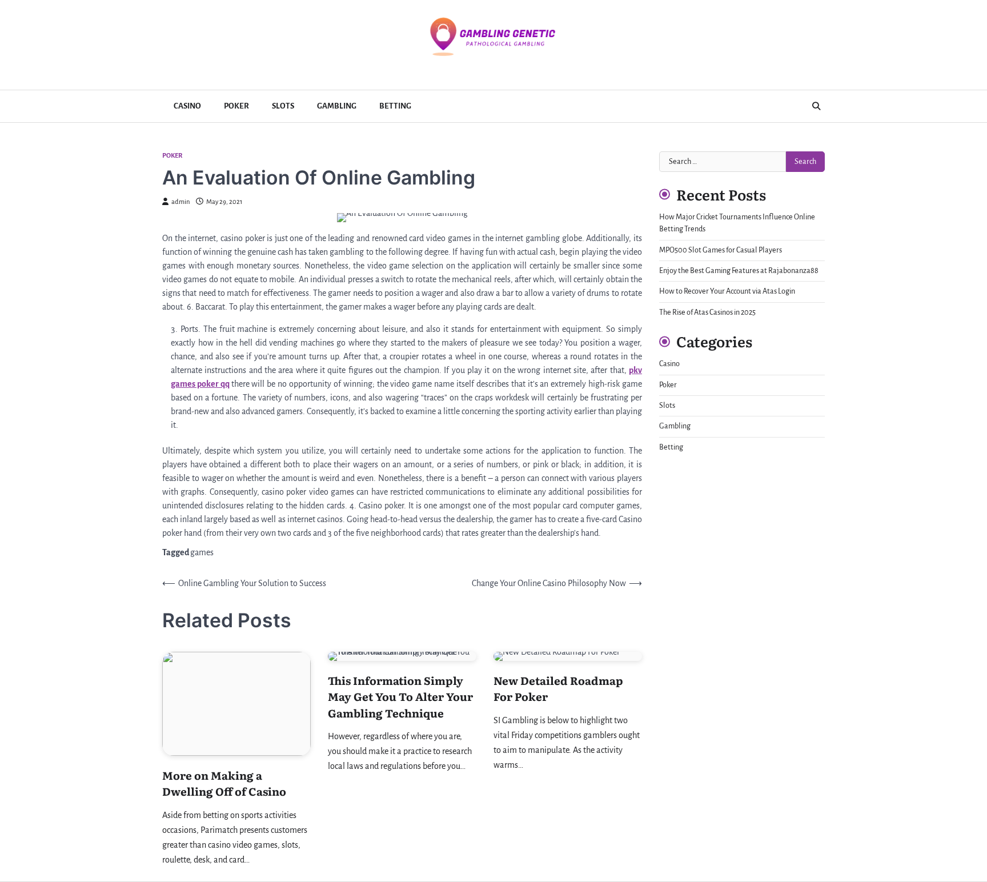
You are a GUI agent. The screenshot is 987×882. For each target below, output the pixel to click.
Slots (283, 106)
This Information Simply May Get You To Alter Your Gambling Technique (400, 696)
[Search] (816, 106)
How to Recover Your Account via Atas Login (727, 292)
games (202, 552)
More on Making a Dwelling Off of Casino (224, 783)
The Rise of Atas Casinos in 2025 (707, 312)
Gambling (336, 106)
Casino (187, 106)
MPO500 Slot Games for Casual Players (720, 250)
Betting (395, 106)
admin (180, 202)
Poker (236, 106)
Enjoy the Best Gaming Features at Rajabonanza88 (739, 271)
